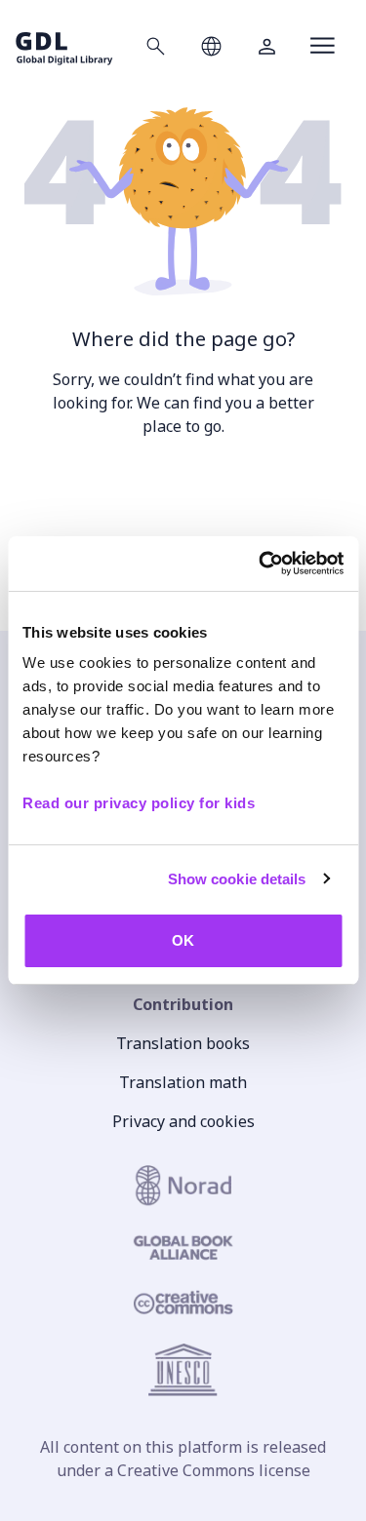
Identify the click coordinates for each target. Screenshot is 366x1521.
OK (183, 940)
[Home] (64, 45)
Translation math (183, 1082)
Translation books (183, 1043)
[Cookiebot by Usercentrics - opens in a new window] (261, 563)
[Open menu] (322, 46)
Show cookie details (237, 879)
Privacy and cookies (183, 1121)
